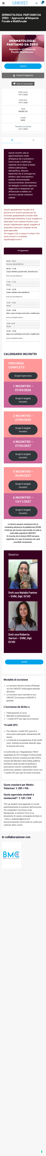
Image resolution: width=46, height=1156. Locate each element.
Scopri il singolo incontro (23, 400)
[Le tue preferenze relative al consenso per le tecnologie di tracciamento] (41, 1151)
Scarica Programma (24, 75)
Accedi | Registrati (36, 3)
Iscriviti (24, 662)
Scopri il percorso (23, 375)
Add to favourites (24, 83)
